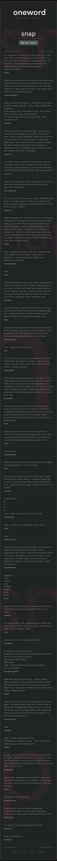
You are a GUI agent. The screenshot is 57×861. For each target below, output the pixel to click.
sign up (24, 43)
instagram (41, 852)
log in (33, 43)
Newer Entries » (45, 51)
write (26, 18)
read (18, 18)
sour (8, 30)
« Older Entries (11, 51)
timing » (49, 30)
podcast (24, 852)
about (33, 852)
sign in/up (37, 18)
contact (15, 852)
